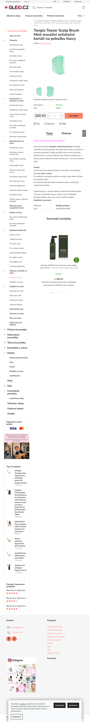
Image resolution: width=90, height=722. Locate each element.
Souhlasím (73, 705)
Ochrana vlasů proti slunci (17, 171)
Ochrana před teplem (18, 253)
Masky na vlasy (16, 212)
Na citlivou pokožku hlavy (17, 50)
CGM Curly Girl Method (16, 323)
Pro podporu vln (16, 262)
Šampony (13, 40)
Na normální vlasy (17, 71)
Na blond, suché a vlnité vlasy (16, 153)
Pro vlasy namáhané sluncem (17, 61)
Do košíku (73, 116)
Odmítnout (59, 705)
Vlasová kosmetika (17, 30)
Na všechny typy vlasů (18, 176)
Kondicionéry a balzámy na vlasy (16, 99)
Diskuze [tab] (66, 133)
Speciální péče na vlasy (17, 142)
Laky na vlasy (15, 235)
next (82, 261)
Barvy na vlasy (15, 318)
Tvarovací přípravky (17, 266)
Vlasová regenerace (17, 185)
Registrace (78, 2)
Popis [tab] (49, 133)
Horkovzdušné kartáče (19, 358)
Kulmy (12, 367)
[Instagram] (14, 638)
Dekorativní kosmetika (13, 336)
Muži (9, 380)
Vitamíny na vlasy (17, 313)
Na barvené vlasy (16, 45)
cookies (23, 704)
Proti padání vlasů (17, 165)
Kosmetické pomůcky (13, 392)
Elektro (11, 352)
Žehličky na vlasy (16, 371)
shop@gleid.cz (17, 627)
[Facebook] (8, 638)
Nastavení (17, 717)
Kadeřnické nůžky (17, 398)
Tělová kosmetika (16, 342)
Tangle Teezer (45, 43)
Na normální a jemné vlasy (18, 115)
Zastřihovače (15, 376)
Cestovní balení (15, 408)
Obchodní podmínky (13, 2)
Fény (11, 362)
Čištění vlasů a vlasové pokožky (19, 200)
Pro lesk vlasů (15, 244)
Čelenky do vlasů (16, 300)
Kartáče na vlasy (16, 277)
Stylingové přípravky (18, 230)
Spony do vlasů (16, 295)
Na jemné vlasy (16, 76)
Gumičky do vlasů (16, 291)
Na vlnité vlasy (15, 67)
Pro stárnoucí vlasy (17, 85)
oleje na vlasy (15, 36)
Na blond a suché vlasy (19, 80)
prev (35, 261)
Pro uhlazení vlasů (17, 248)
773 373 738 (17, 632)
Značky (11, 413)
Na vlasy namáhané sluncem (17, 224)
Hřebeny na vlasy (16, 282)
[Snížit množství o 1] (49, 116)
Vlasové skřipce (16, 304)
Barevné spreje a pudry (19, 190)
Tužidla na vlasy (16, 239)
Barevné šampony (17, 89)
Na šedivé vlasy (16, 56)
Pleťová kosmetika (17, 329)
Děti (9, 385)
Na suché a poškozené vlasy (18, 218)
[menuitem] (13, 16)
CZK (55, 2)
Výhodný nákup (15, 403)
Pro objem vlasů (16, 257)
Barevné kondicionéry (18, 136)
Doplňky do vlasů (17, 286)
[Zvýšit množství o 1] (60, 116)
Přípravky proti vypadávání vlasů (17, 207)
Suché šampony (16, 94)
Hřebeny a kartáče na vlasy (18, 272)
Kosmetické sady (16, 309)
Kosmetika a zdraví (17, 347)
